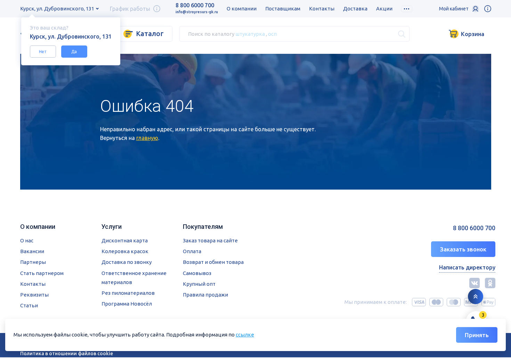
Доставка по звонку (127, 262)
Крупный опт (199, 284)
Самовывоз (197, 273)
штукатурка (250, 33)
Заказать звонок (463, 249)
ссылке (245, 335)
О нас (26, 240)
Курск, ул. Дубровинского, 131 (57, 8)
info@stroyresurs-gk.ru (197, 12)
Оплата (192, 251)
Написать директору (467, 267)
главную (147, 138)
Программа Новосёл (127, 304)
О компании (242, 8)
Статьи (29, 305)
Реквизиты (34, 295)
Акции (384, 8)
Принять (477, 335)
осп (272, 33)
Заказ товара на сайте (210, 240)
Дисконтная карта (125, 240)
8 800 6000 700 (195, 5)
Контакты (321, 8)
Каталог (150, 34)
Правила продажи (205, 295)
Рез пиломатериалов (128, 293)
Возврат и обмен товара (213, 262)
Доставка (355, 8)
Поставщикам (282, 8)
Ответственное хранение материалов (134, 277)
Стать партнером (42, 273)
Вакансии (32, 251)
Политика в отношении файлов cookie (66, 353)
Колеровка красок (125, 251)
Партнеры (33, 262)
